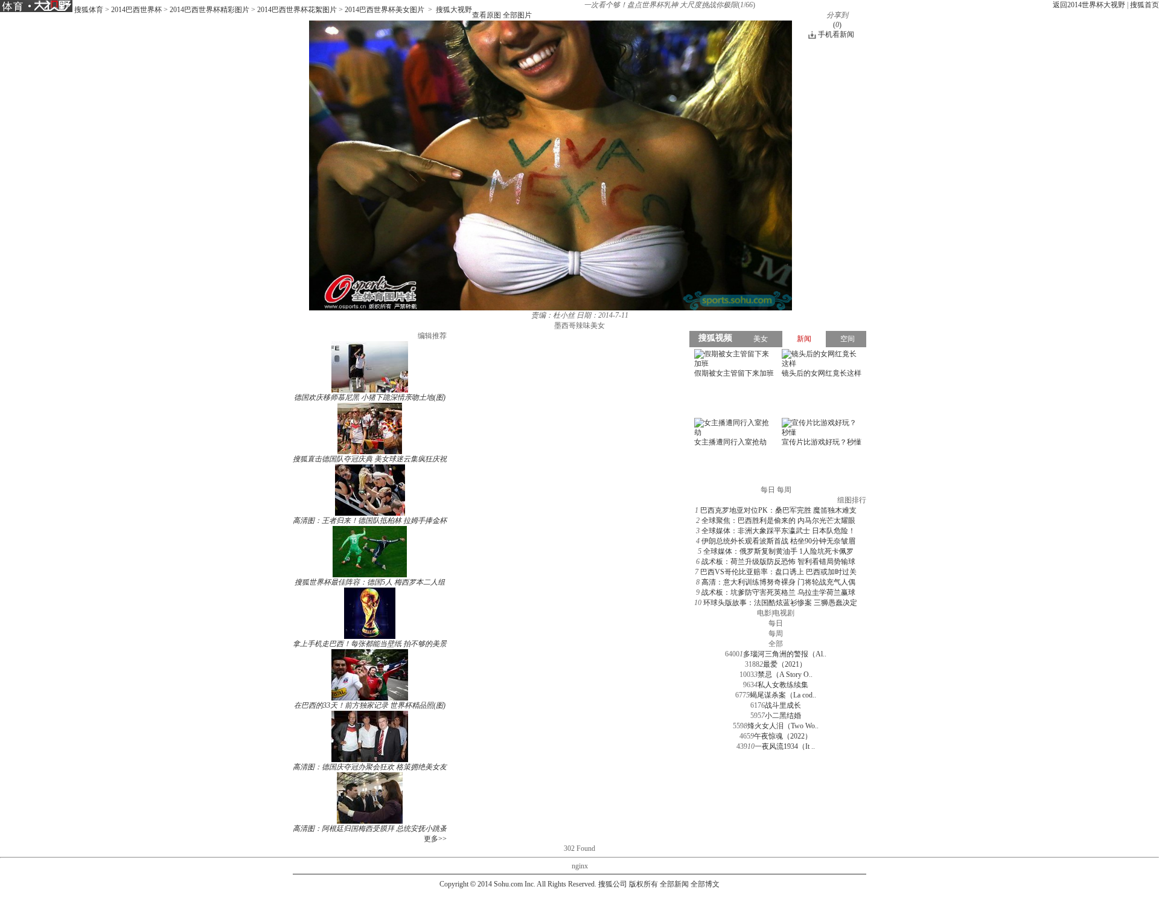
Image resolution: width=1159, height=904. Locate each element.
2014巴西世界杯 (136, 9)
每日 (775, 623)
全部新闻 (674, 884)
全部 (775, 644)
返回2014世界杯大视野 (1089, 5)
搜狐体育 (88, 9)
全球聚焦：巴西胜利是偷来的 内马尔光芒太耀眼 (778, 520)
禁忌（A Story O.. (785, 674)
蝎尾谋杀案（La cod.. (783, 695)
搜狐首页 (1144, 5)
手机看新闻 (836, 34)
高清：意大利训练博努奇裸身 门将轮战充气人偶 (778, 582)
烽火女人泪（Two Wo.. (783, 726)
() (837, 25)
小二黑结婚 (783, 715)
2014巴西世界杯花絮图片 (297, 9)
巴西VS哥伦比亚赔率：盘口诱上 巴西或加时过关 (778, 572)
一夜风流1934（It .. (785, 746)
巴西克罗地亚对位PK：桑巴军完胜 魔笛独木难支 (778, 510)
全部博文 (705, 884)
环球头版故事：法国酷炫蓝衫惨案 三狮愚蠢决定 (780, 602)
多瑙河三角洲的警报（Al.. (784, 654)
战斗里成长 (783, 705)
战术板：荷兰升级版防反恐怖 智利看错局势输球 (778, 561)
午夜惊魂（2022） (783, 736)
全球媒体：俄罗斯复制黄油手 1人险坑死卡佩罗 (778, 551)
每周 (775, 633)
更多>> (435, 839)
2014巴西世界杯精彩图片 (209, 9)
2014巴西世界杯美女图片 (384, 9)
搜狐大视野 (454, 9)
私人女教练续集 (783, 685)
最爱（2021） (784, 664)
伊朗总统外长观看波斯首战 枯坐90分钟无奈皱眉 (778, 541)
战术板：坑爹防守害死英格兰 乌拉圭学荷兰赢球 (778, 592)
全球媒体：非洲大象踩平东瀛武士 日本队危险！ (778, 531)
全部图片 (517, 15)
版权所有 (643, 884)
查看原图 (486, 15)
